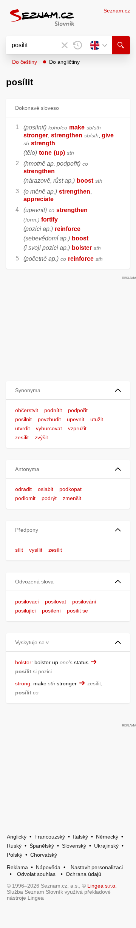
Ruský (14, 846)
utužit (96, 419)
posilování (84, 602)
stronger (35, 135)
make (77, 127)
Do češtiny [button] (24, 62)
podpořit (78, 410)
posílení (51, 611)
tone (45, 152)
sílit (19, 550)
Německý (107, 837)
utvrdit (22, 428)
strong (22, 683)
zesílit (22, 437)
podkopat (70, 489)
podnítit (53, 410)
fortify (49, 219)
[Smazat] (64, 45)
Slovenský (74, 846)
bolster (82, 248)
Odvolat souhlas (36, 874)
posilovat (55, 602)
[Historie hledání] (77, 45)
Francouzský (49, 837)
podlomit (25, 498)
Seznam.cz (117, 11)
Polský (14, 855)
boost (85, 180)
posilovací (27, 602)
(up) (59, 152)
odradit (23, 489)
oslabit (45, 489)
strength (43, 143)
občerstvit (26, 410)
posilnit (23, 419)
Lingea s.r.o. (102, 886)
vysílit (35, 550)
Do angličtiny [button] (64, 62)
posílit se (77, 611)
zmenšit (72, 498)
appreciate (38, 199)
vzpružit (77, 428)
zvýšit (41, 437)
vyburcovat (49, 428)
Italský (80, 837)
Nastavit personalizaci (97, 867)
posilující (25, 611)
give (108, 135)
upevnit (75, 419)
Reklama (17, 867)
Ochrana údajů (83, 874)
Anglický (16, 837)
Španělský (41, 846)
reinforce (67, 229)
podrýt (49, 498)
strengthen (66, 135)
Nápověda (48, 867)
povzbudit (49, 419)
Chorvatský (43, 855)
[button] (68, 390)
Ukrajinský (106, 846)
